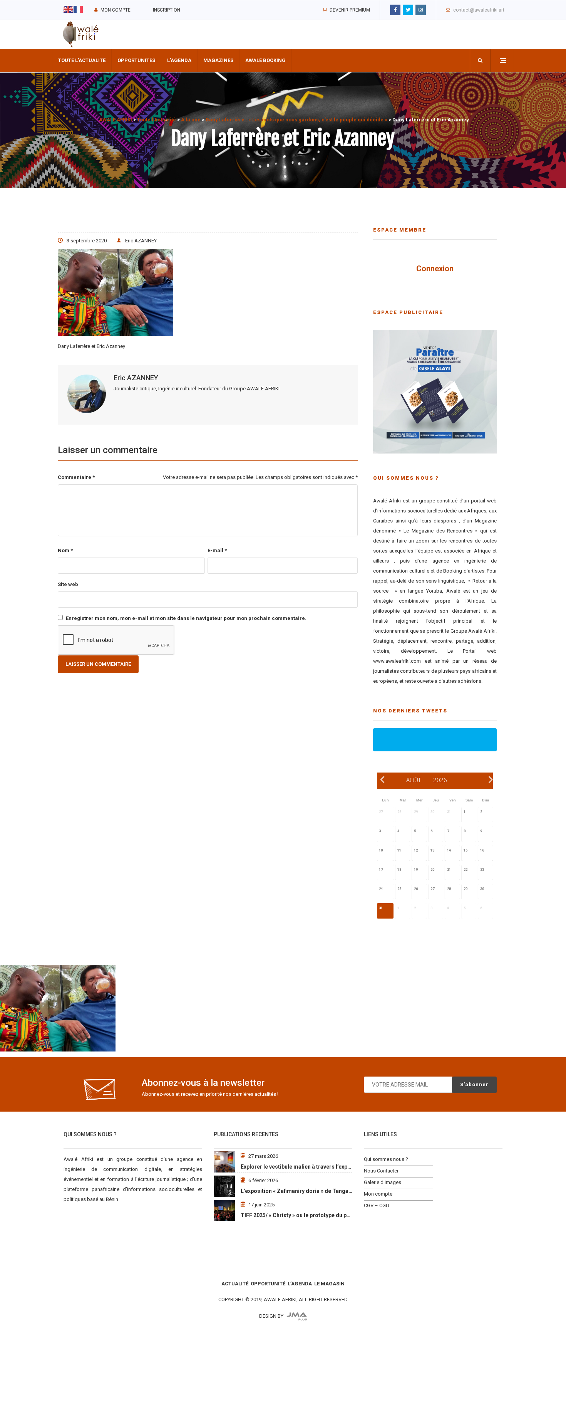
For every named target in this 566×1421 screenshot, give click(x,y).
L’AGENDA (300, 1284)
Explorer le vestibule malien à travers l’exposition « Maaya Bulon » (324, 1167)
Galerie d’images (382, 1182)
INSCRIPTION (166, 10)
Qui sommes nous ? (386, 1159)
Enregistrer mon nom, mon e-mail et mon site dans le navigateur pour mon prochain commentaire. (186, 618)
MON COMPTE (115, 10)
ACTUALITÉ (234, 1284)
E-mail (217, 550)
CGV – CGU (376, 1205)
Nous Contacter (381, 1171)
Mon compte (378, 1194)
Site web (68, 584)
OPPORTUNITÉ (268, 1284)
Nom (65, 550)
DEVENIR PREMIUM (350, 10)
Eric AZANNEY (141, 241)
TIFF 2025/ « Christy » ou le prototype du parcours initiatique (317, 1215)
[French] (79, 9)
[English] (69, 9)
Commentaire (76, 477)
